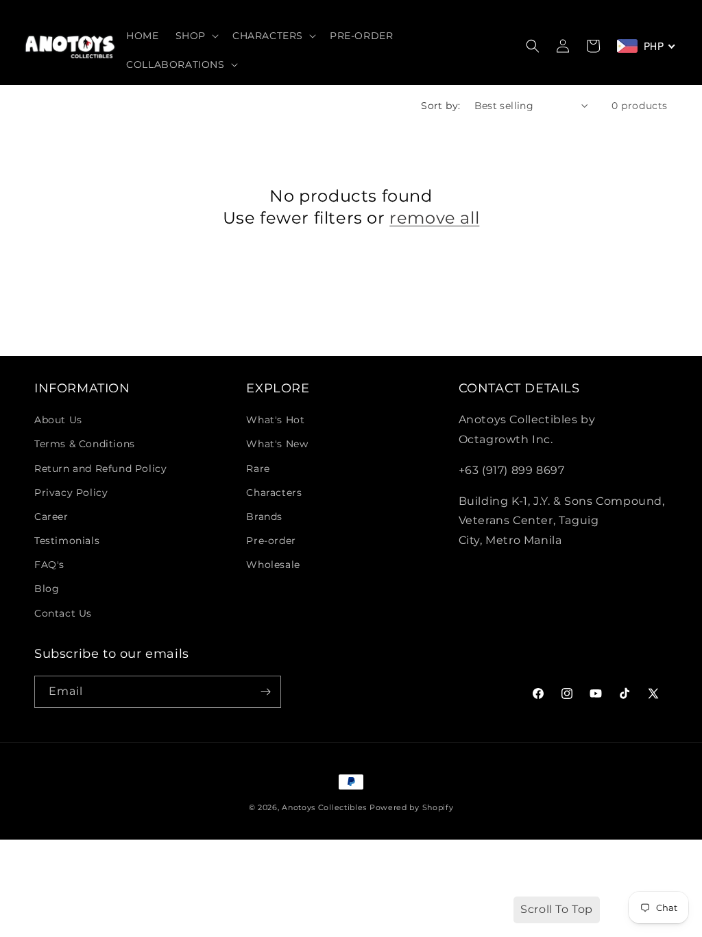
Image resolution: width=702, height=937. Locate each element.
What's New (277, 444)
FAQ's (49, 564)
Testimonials (66, 540)
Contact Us (63, 613)
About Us (58, 420)
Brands (264, 516)
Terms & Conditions (84, 444)
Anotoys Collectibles (324, 807)
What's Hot (275, 420)
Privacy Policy (71, 492)
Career (51, 516)
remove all (434, 218)
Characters (274, 492)
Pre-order (270, 540)
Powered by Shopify (412, 807)
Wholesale (273, 564)
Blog (46, 588)
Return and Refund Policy (100, 468)
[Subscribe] (265, 692)
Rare (257, 468)
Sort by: (440, 105)
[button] (195, 35)
